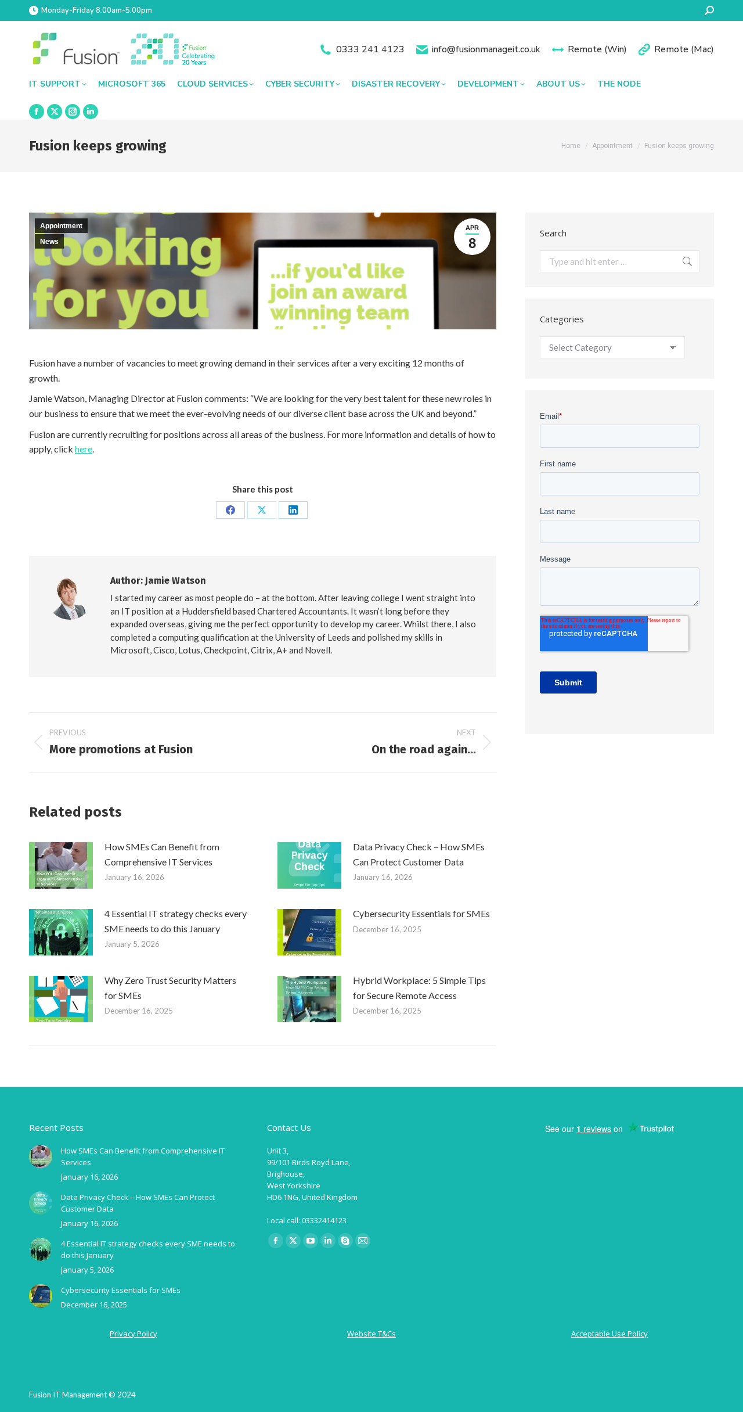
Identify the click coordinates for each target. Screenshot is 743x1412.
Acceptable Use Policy (609, 1333)
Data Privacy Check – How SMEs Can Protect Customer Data (419, 854)
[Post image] (61, 865)
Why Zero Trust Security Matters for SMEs (170, 988)
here (83, 448)
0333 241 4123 (370, 49)
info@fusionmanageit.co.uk (486, 49)
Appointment (61, 226)
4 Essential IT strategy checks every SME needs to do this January (175, 921)
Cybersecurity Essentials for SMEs (421, 913)
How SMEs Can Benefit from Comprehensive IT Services (161, 854)
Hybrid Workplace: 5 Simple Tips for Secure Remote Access (419, 988)
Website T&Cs (371, 1333)
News (49, 242)
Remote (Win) (597, 49)
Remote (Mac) (684, 49)
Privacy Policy (133, 1333)
